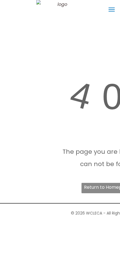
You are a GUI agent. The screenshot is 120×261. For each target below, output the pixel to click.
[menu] (111, 9)
